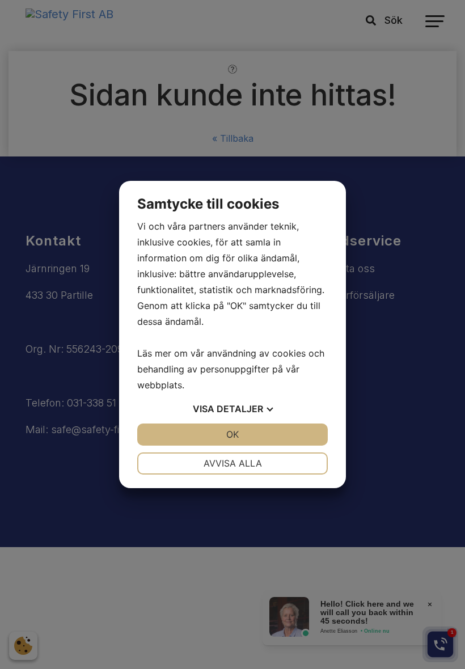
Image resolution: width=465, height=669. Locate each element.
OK (232, 434)
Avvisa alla (233, 463)
